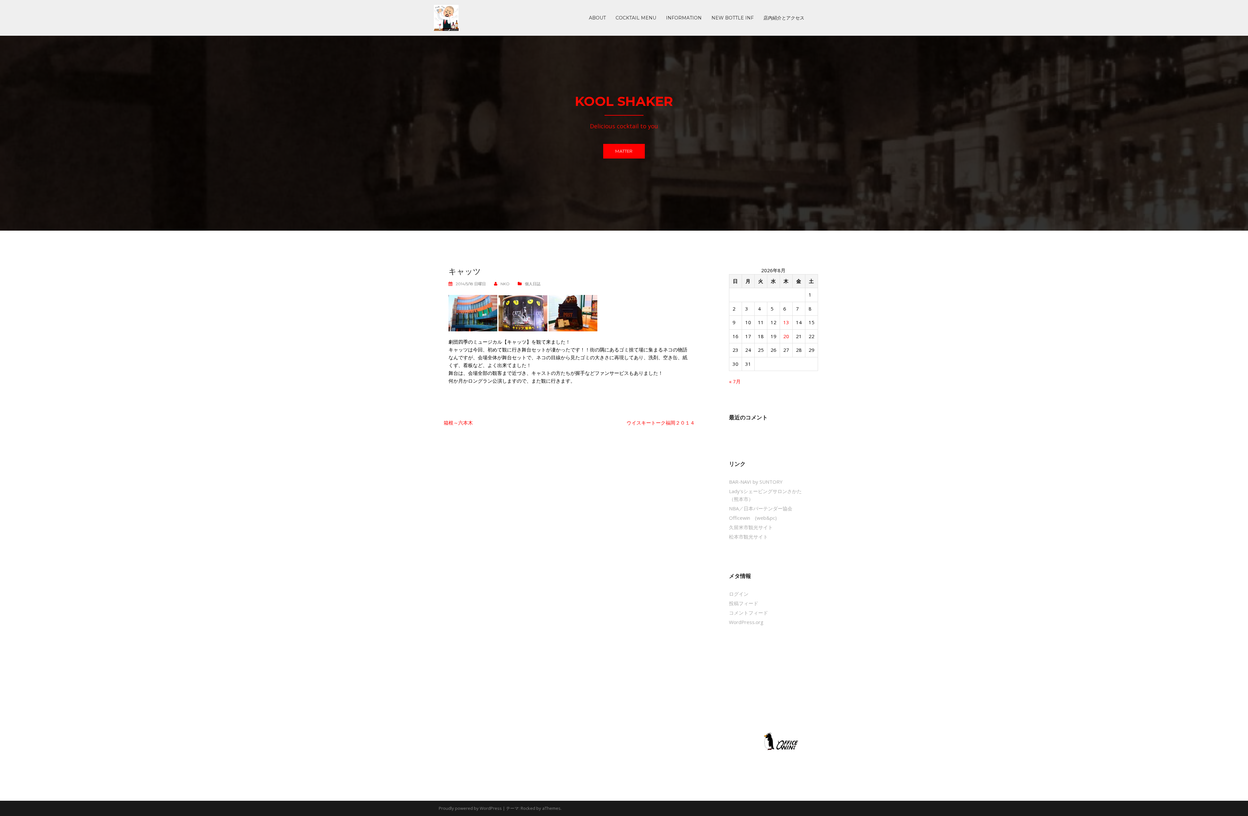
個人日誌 (532, 283)
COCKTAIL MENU (636, 18)
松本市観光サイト (748, 536)
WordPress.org (746, 622)
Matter (623, 151)
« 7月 (735, 381)
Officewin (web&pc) (753, 518)
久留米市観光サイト (751, 527)
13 (786, 322)
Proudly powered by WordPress (470, 808)
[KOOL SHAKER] (446, 17)
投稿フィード (743, 603)
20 (786, 336)
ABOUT (597, 18)
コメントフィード (748, 612)
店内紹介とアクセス (783, 18)
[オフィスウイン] (780, 741)
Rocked (528, 808)
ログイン (738, 594)
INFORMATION (684, 18)
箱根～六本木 (458, 422)
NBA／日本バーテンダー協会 (760, 508)
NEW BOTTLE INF (732, 18)
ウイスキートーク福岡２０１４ (661, 422)
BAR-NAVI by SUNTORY (756, 481)
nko (505, 283)
